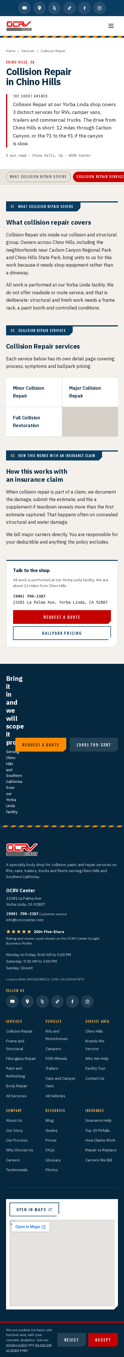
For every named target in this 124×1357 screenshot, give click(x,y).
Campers (53, 1048)
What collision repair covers (38, 176)
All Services (16, 1095)
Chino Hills (94, 1031)
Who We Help (97, 1058)
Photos (52, 1169)
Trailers (52, 1068)
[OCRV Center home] (19, 26)
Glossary (53, 1160)
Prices (51, 1140)
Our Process (17, 1140)
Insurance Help (98, 1120)
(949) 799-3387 (29, 596)
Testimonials (17, 1169)
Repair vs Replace (101, 1150)
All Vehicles (55, 1095)
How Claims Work (100, 1140)
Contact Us (94, 1078)
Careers (13, 1160)
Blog (49, 1120)
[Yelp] (54, 8)
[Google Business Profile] (39, 8)
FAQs (50, 1150)
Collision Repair (19, 1031)
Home (10, 51)
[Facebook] (84, 8)
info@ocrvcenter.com (25, 919)
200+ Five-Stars (49, 931)
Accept (103, 1340)
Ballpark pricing (62, 633)
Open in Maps (31, 1209)
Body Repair (16, 1085)
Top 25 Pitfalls (97, 1130)
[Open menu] (111, 26)
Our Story (14, 1130)
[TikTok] (69, 8)
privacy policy (16, 1345)
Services (28, 51)
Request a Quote (62, 617)
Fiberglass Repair (21, 1058)
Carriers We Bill (98, 1160)
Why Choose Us (19, 1150)
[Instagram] (99, 8)
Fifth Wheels (56, 1058)
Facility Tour (95, 1068)
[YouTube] (24, 8)
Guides (52, 1130)
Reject (71, 1340)
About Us (14, 1120)
